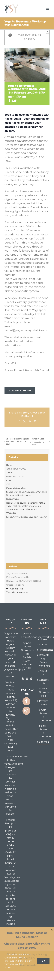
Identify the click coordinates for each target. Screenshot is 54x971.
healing (16, 506)
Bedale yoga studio (16, 502)
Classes (43, 644)
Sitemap (43, 741)
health (24, 506)
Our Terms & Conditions (43, 715)
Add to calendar (20, 390)
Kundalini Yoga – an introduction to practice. (38, 441)
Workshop (31, 509)
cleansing (33, 502)
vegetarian (19, 509)
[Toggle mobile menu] (48, 8)
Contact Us (43, 681)
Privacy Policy (43, 703)
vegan (9, 509)
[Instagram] (26, 711)
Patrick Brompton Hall (43, 692)
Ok (43, 960)
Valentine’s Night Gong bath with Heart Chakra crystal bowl (17, 441)
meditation (35, 506)
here (12, 957)
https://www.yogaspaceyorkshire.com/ (26, 517)
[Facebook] (26, 701)
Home (43, 639)
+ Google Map (15, 588)
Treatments (43, 649)
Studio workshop (15, 492)
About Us (43, 673)
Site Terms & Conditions (43, 731)
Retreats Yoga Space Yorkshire (43, 660)
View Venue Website (17, 592)
